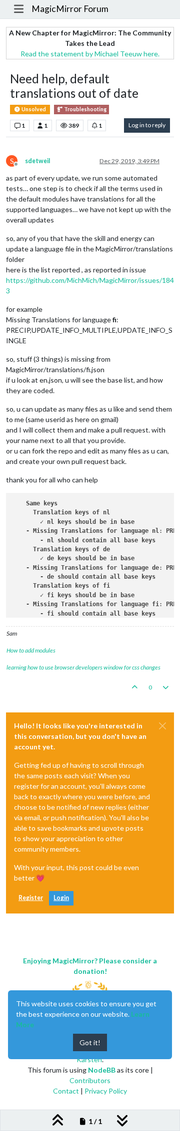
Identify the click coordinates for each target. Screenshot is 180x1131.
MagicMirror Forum (70, 8)
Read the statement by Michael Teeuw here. (90, 53)
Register (30, 898)
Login (61, 898)
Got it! (90, 1042)
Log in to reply (147, 125)
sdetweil (37, 161)
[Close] (162, 725)
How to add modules (31, 650)
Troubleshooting (84, 109)
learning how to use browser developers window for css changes (83, 667)
